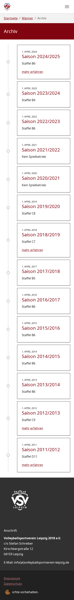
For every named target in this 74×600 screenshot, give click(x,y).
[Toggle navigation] (67, 6)
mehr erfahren (32, 72)
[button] (7, 592)
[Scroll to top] (65, 591)
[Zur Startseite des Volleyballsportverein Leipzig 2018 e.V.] (7, 6)
